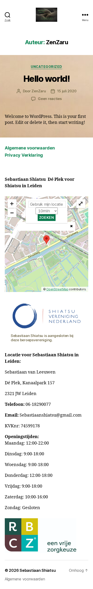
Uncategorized (46, 67)
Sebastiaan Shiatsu (38, 570)
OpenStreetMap (57, 289)
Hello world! (46, 78)
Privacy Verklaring (24, 155)
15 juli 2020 (67, 91)
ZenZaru (38, 91)
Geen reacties (50, 98)
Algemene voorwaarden (30, 147)
